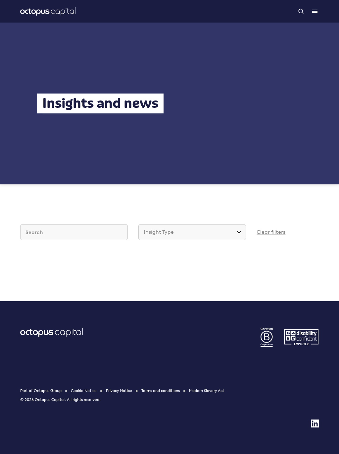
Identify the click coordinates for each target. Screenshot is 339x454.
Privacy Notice (119, 390)
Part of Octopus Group (41, 390)
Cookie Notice (84, 390)
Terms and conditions (160, 390)
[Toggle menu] (315, 11)
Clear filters (271, 232)
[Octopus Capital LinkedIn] (315, 423)
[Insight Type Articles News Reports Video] (192, 232)
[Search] (302, 11)
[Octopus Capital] (47, 11)
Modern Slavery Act (206, 390)
